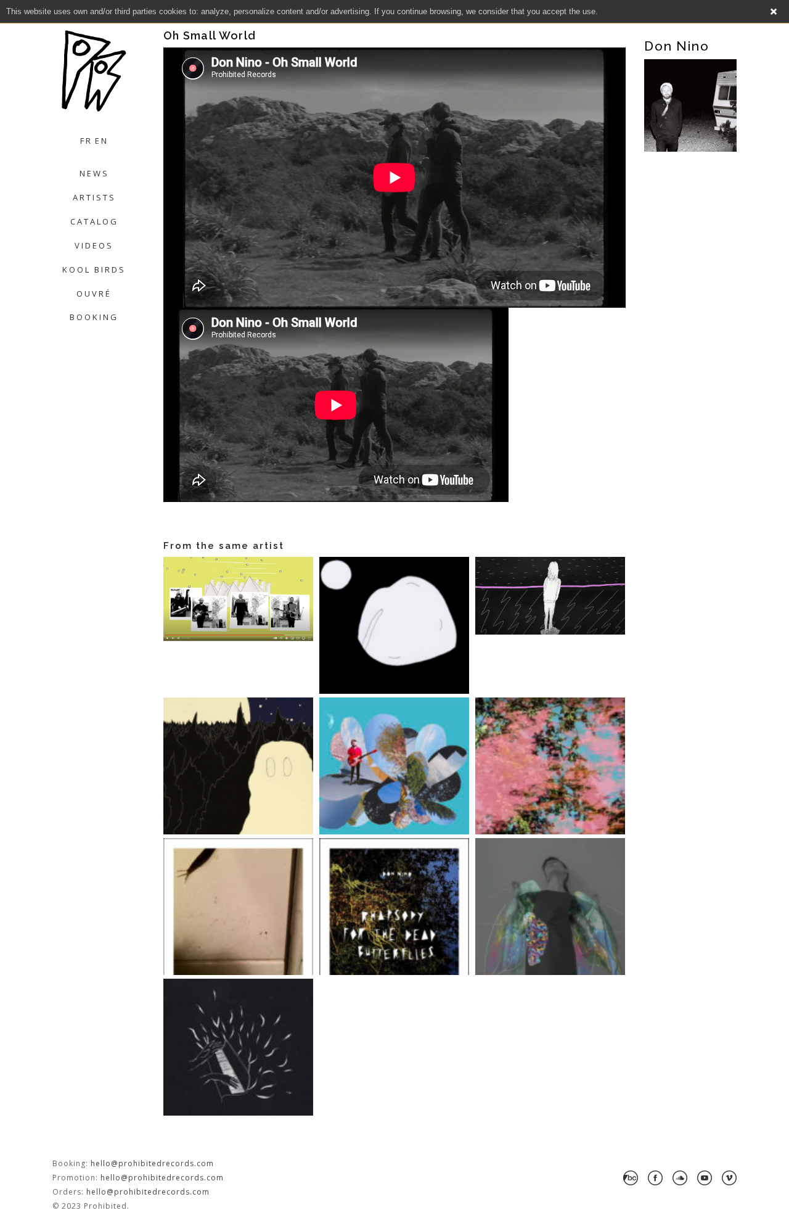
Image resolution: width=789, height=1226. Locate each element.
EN (101, 140)
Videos (94, 245)
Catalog (94, 221)
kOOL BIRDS (94, 269)
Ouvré (94, 293)
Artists (94, 197)
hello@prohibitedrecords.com (152, 1163)
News (94, 173)
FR (86, 140)
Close (774, 12)
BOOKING (94, 317)
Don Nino (676, 46)
